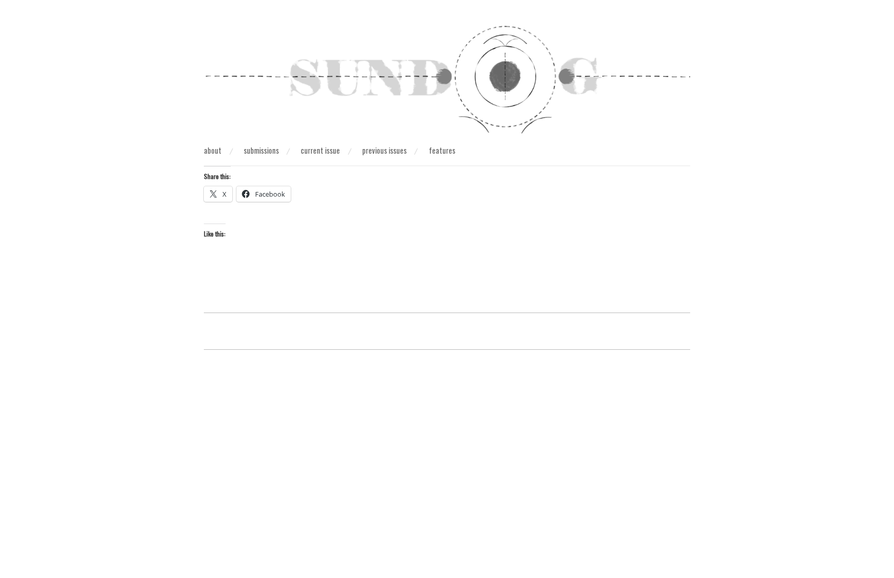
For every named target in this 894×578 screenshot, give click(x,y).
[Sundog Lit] (447, 83)
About (212, 151)
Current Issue (320, 151)
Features (442, 151)
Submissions (261, 151)
